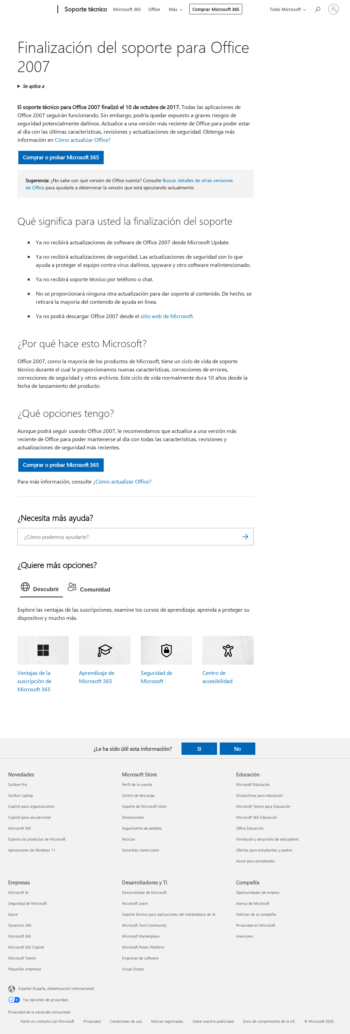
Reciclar (128, 839)
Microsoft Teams (22, 958)
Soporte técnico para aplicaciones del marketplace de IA (168, 914)
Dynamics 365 (19, 925)
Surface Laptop (20, 795)
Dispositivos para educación (259, 795)
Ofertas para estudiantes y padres (264, 850)
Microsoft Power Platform (143, 947)
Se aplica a (33, 86)
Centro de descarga (138, 795)
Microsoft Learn (135, 903)
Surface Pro (17, 784)
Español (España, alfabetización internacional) (56, 988)
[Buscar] (245, 536)
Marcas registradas (167, 1021)
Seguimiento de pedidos (142, 828)
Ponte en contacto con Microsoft (47, 1021)
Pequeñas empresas (24, 968)
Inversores (244, 936)
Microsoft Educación (253, 784)
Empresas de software (140, 958)
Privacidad (91, 1021)
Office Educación (250, 828)
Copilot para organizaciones (31, 806)
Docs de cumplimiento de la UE (269, 1021)
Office (154, 9)
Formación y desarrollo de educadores (267, 839)
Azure (13, 914)
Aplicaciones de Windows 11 (31, 850)
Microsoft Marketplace (141, 936)
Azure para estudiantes (255, 860)
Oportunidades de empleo (257, 892)
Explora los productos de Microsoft (37, 839)
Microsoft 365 (127, 9)
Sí (199, 748)
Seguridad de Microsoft (27, 903)
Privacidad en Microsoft (255, 925)
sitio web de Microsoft (166, 315)
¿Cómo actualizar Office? (122, 481)
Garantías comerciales (140, 850)
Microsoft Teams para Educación (263, 806)
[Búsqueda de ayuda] (317, 8)
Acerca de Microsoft (252, 903)
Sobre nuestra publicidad (213, 1021)
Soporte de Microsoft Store (144, 806)
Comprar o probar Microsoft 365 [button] (61, 157)
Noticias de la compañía (256, 914)
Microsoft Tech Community (144, 925)
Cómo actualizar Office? (83, 139)
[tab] (41, 588)
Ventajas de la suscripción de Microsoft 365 (34, 681)
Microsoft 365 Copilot (26, 947)
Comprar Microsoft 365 (215, 9)
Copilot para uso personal (29, 817)
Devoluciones (133, 817)
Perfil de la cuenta (137, 784)
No (237, 748)
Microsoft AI (18, 892)
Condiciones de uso (126, 1021)
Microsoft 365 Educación (256, 817)
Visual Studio (133, 968)
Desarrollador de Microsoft (144, 892)
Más (173, 9)
